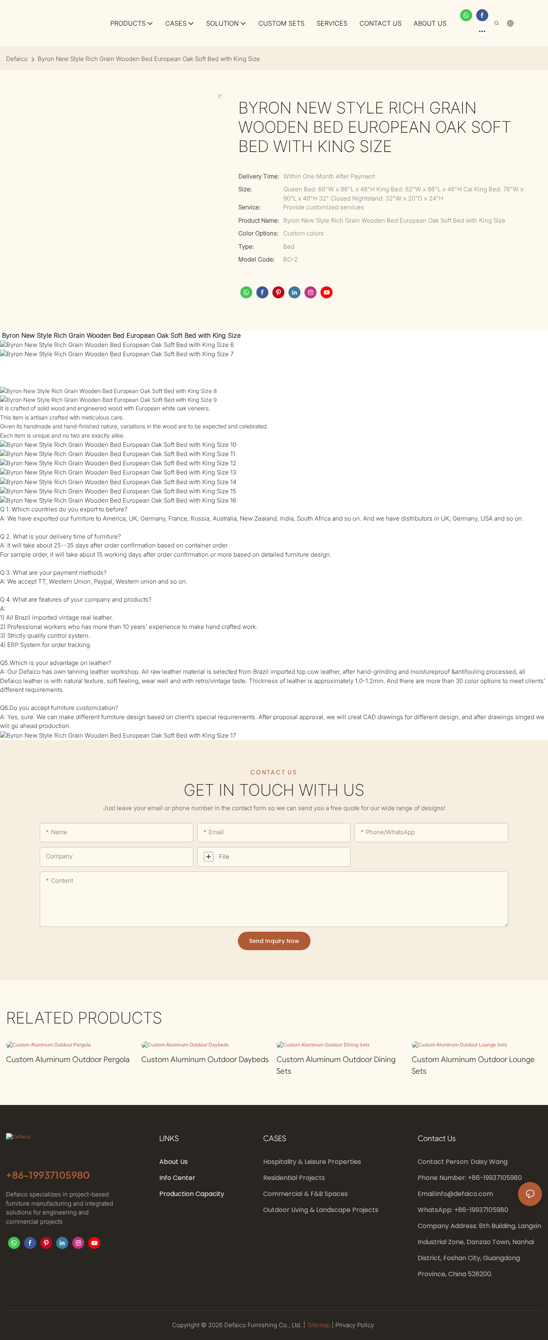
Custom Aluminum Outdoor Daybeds (205, 1059)
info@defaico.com (464, 1193)
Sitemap (320, 1325)
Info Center (177, 1177)
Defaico (17, 59)
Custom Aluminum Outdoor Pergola (68, 1059)
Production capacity (192, 1193)
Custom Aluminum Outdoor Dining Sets (336, 1065)
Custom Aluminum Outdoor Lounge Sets (473, 1065)
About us (173, 1161)
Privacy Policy (354, 1325)
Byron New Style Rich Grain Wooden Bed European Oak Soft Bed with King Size (149, 59)
